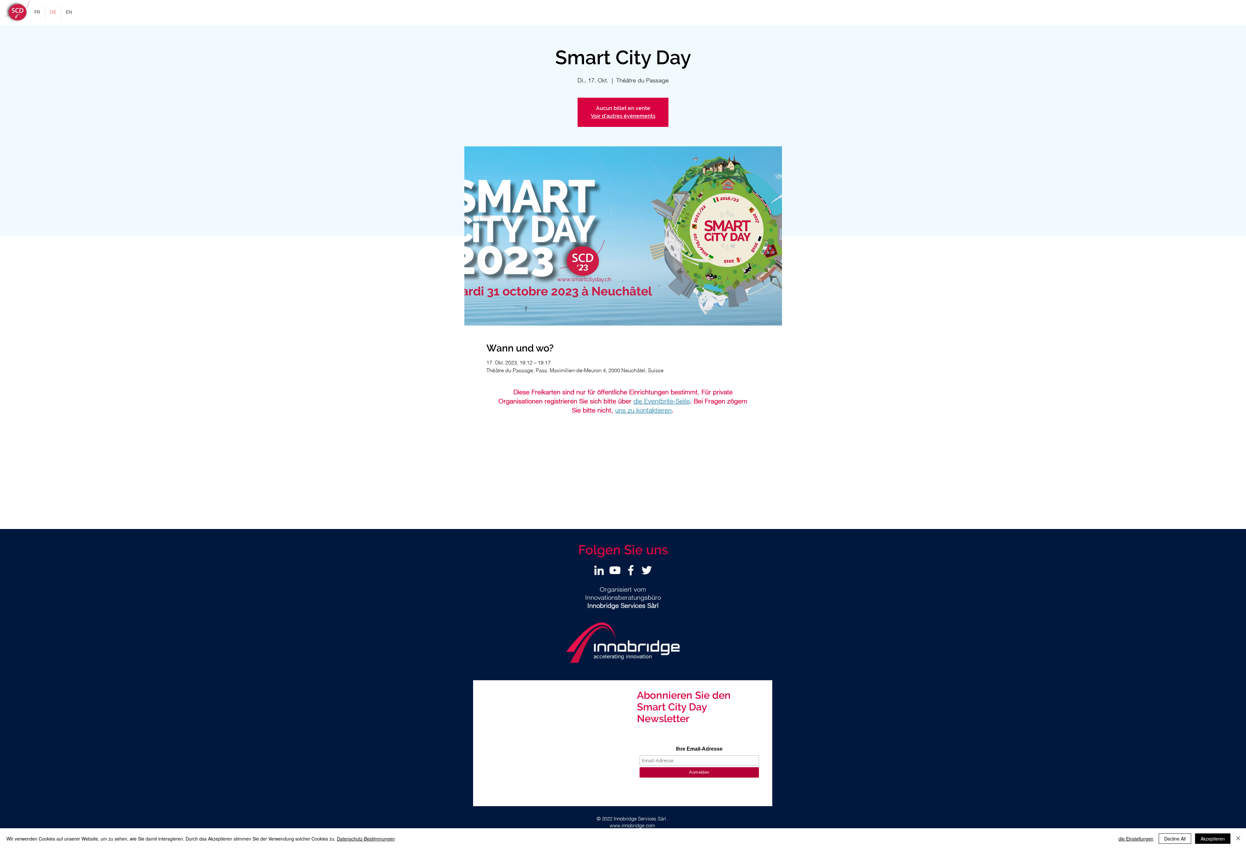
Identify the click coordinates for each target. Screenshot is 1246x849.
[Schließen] (1238, 838)
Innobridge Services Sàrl (640, 819)
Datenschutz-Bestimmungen (366, 838)
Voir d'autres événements (623, 116)
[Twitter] (647, 570)
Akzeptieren (1213, 838)
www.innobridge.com (632, 825)
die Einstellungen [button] (1136, 838)
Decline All (1175, 838)
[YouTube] (615, 570)
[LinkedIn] (599, 570)
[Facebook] (631, 570)
